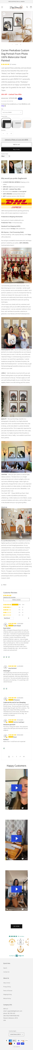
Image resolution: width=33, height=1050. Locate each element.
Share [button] (4, 584)
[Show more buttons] (26, 808)
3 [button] (16, 756)
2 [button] (12, 756)
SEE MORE (16, 926)
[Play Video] (7, 808)
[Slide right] (20, 44)
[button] (2, 7)
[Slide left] (12, 44)
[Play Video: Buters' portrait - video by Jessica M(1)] (16, 889)
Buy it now (16, 149)
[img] (12, 623)
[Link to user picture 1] (4, 657)
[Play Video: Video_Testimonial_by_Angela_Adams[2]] (16, 787)
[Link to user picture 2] (7, 657)
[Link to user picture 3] (9, 657)
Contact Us (6, 972)
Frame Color (4, 154)
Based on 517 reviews (9, 597)
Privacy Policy (7, 986)
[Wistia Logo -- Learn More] (22, 808)
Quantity (3, 130)
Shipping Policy (7, 994)
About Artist (6, 983)
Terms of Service (7, 990)
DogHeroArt (18, 1046)
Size (2, 109)
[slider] (16, 808)
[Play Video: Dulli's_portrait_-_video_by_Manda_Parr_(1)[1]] (16, 838)
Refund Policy (7, 998)
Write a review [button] (16, 599)
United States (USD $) (15, 1034)
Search (5, 968)
